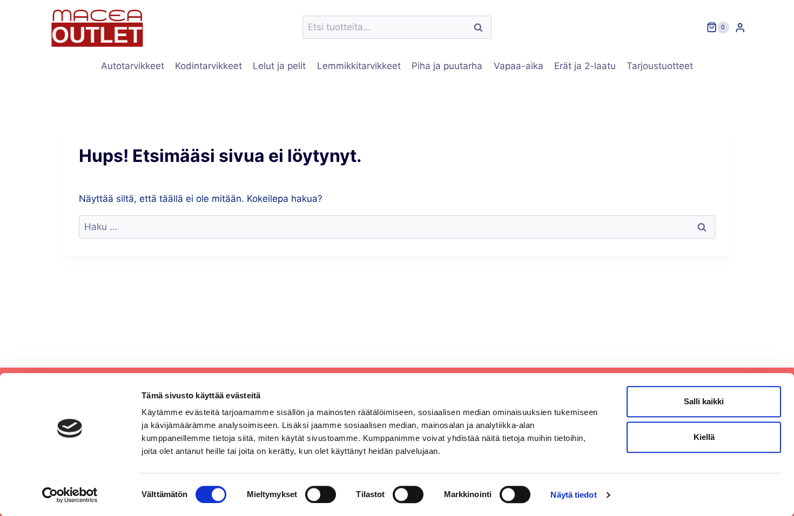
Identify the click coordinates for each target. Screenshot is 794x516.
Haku (481, 27)
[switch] (320, 494)
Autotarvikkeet (132, 65)
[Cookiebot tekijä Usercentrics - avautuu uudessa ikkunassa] (70, 495)
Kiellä (704, 437)
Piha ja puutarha (447, 65)
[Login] (740, 27)
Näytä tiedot (573, 494)
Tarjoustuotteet (660, 65)
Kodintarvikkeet (208, 65)
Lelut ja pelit (279, 65)
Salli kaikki (704, 401)
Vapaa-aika (518, 65)
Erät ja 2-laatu (585, 65)
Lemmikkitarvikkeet (359, 65)
